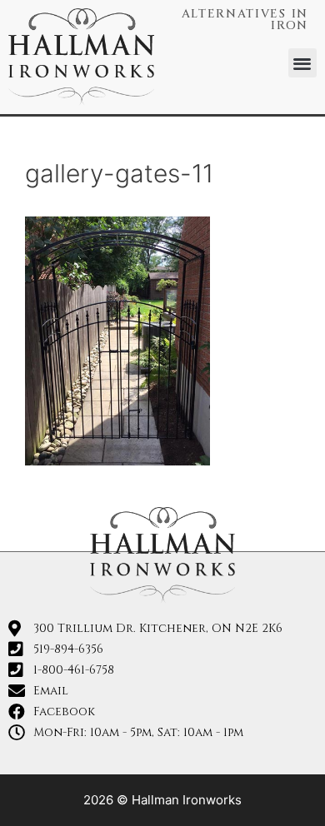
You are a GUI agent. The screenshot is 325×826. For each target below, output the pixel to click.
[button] (303, 62)
